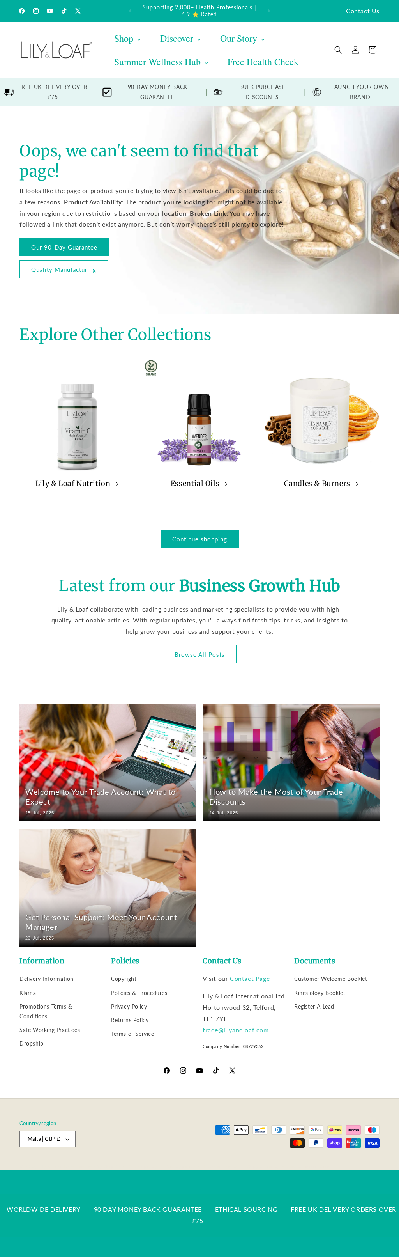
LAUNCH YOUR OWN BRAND (360, 91)
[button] (338, 50)
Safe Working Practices (49, 1030)
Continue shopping (199, 539)
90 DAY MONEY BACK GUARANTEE (148, 1209)
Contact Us (363, 10)
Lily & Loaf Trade (56, 1166)
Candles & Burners (317, 483)
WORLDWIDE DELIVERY (44, 1209)
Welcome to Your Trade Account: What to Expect (100, 796)
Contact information (308, 1166)
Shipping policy (263, 1166)
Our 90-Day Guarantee (64, 246)
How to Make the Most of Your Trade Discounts (276, 796)
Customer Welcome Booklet (330, 978)
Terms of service (221, 1166)
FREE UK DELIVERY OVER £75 (53, 91)
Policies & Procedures (139, 992)
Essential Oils (195, 483)
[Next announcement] (268, 11)
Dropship (31, 1043)
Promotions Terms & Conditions (45, 1011)
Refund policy (142, 1166)
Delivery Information (46, 978)
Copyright (123, 978)
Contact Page (250, 978)
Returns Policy (129, 1020)
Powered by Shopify (98, 1166)
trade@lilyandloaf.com (236, 1030)
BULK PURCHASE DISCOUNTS (262, 91)
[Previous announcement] (130, 11)
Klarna (27, 992)
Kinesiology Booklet (319, 992)
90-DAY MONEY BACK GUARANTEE (157, 91)
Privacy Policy (129, 1006)
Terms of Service (132, 1033)
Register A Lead (314, 1006)
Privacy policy (180, 1166)
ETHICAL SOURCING (246, 1209)
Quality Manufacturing (63, 269)
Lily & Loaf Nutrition (73, 483)
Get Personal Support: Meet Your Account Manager (101, 921)
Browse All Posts (200, 654)
